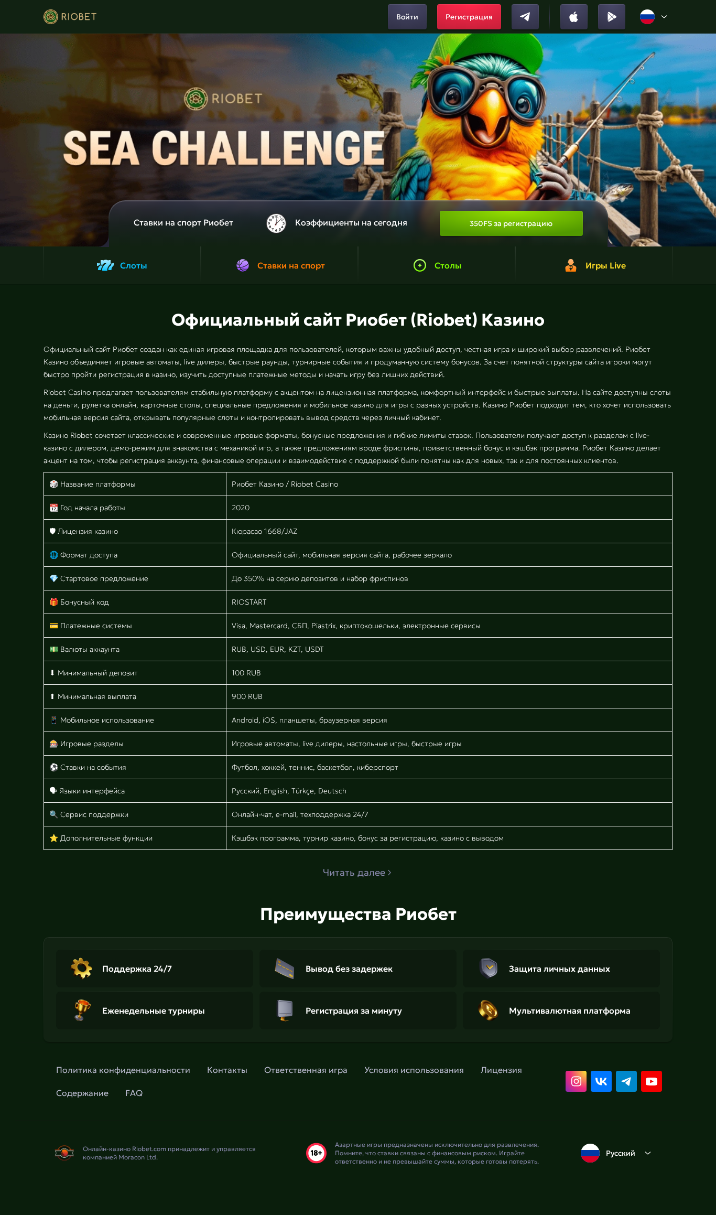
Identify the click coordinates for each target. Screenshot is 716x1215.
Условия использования (414, 1070)
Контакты (227, 1070)
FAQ (134, 1093)
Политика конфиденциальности (123, 1070)
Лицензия (501, 1070)
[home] (70, 16)
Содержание (82, 1093)
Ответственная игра (306, 1070)
